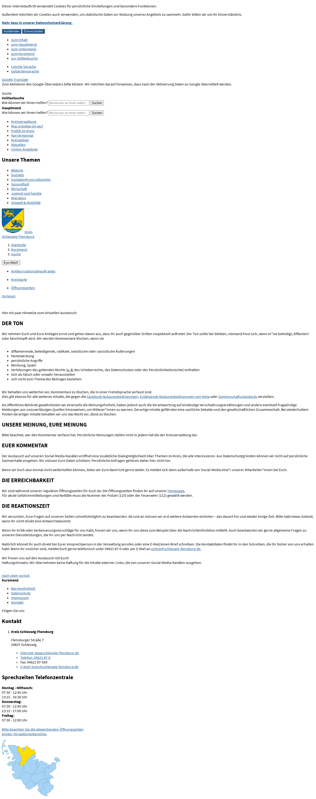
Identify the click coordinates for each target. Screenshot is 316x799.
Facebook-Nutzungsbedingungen (112, 396)
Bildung (17, 170)
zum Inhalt (19, 39)
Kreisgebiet (20, 140)
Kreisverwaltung (23, 121)
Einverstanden (33, 31)
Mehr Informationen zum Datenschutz (31, 88)
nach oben (10, 575)
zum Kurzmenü (23, 53)
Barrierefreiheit (23, 588)
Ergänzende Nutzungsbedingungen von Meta (175, 396)
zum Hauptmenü (24, 44)
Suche (16, 254)
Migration (18, 198)
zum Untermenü (23, 49)
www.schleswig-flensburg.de (49, 653)
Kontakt (17, 602)
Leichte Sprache (23, 66)
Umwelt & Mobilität (25, 202)
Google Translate (15, 79)
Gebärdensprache (25, 71)
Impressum (20, 597)
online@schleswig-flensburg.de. (176, 548)
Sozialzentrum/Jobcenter (31, 179)
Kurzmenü (19, 249)
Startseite (18, 244)
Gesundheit (20, 184)
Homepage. (176, 490)
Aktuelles (18, 144)
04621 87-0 (35, 657)
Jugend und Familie (26, 193)
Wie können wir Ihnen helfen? (25, 102)
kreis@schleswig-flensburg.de (49, 666)
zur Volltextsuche (24, 58)
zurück (24, 575)
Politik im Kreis (22, 130)
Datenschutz (21, 593)
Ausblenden (11, 31)
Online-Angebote (24, 149)
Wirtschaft (19, 188)
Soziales (17, 175)
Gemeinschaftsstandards (237, 396)
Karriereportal (22, 135)
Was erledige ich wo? (27, 126)
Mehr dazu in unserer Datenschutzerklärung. (37, 22)
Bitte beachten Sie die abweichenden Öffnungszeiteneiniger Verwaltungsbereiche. (43, 731)
